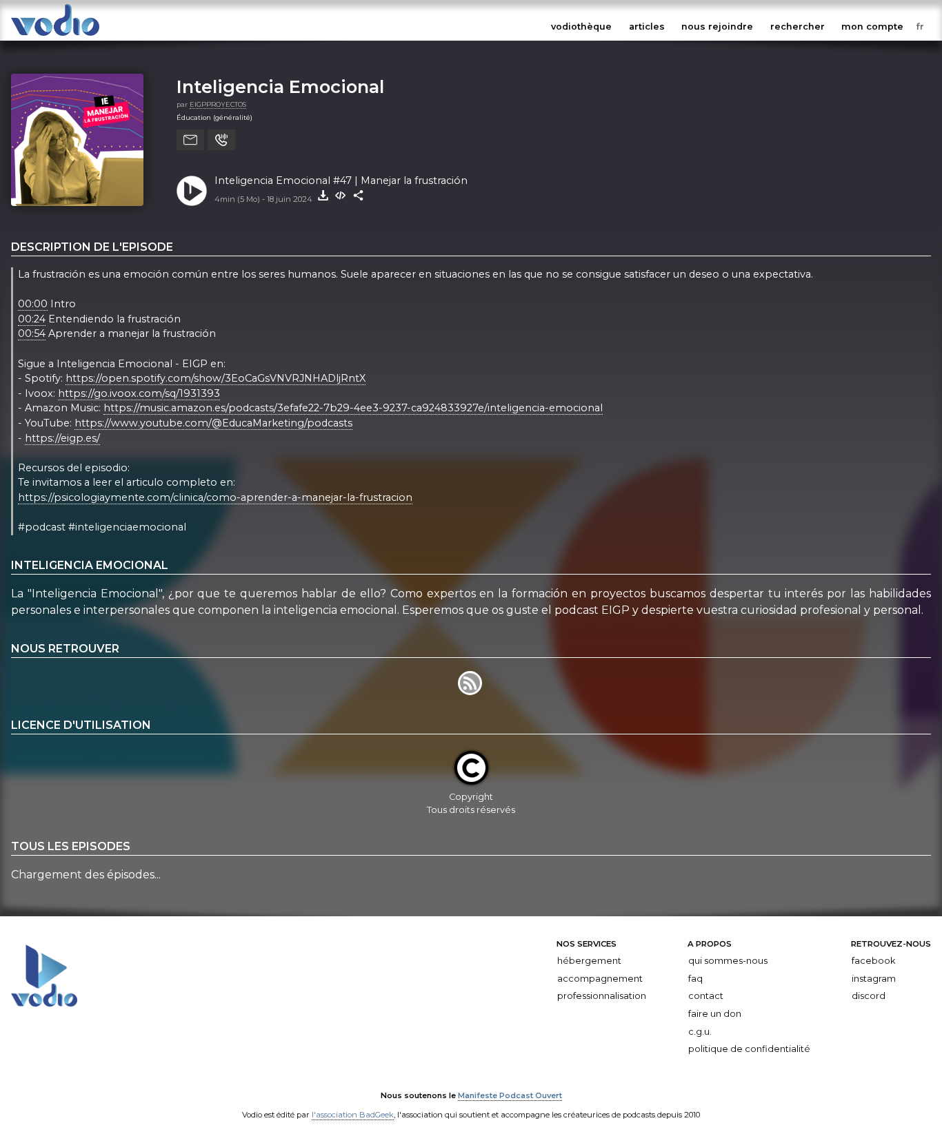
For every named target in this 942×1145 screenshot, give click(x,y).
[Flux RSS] (471, 691)
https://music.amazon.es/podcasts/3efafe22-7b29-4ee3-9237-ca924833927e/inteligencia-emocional (353, 408)
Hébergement (589, 961)
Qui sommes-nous (728, 961)
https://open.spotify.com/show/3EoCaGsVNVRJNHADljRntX (215, 378)
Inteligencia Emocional (280, 86)
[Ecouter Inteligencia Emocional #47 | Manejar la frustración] (192, 191)
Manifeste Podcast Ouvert (510, 1095)
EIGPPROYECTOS (218, 104)
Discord (868, 996)
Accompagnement (600, 978)
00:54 (32, 333)
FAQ (695, 978)
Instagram (874, 978)
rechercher (797, 26)
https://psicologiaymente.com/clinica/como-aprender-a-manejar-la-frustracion (215, 497)
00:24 (32, 319)
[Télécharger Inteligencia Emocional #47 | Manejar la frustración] (323, 196)
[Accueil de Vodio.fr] (55, 36)
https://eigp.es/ (62, 438)
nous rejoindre (717, 26)
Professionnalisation (601, 996)
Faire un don (714, 1014)
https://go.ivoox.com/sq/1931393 (139, 393)
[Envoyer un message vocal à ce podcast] (221, 140)
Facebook (873, 961)
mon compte (872, 26)
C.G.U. (700, 1031)
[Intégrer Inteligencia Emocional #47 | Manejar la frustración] (341, 196)
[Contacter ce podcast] (190, 140)
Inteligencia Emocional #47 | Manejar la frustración (341, 180)
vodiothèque (581, 26)
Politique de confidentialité (749, 1049)
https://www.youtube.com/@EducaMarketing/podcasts (213, 423)
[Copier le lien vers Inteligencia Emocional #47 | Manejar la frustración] (358, 196)
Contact (705, 996)
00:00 (33, 304)
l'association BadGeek (353, 1115)
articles (647, 26)
